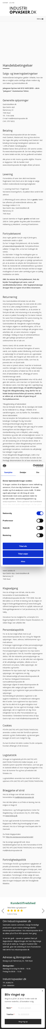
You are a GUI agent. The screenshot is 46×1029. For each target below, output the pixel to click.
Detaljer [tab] (23, 472)
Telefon (10, 1014)
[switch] (40, 520)
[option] (23, 911)
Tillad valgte (23, 554)
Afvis (23, 561)
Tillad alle (23, 546)
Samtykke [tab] (8, 472)
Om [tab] (37, 472)
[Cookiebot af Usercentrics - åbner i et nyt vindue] (33, 465)
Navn (9, 1008)
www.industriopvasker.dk (14, 246)
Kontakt (5, 3)
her (24, 623)
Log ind (11, 3)
